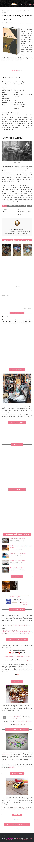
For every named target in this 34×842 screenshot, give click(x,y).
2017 (21, 632)
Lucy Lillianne (19, 229)
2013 (4, 632)
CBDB (28, 625)
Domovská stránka (6, 10)
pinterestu (12, 767)
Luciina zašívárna (24, 839)
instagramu (27, 660)
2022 (11, 633)
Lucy (13, 599)
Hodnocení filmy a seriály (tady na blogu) (17, 656)
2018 (25, 632)
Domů (3, 835)
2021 (7, 633)
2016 (17, 632)
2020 (3, 633)
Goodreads (21, 625)
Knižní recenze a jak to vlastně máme (21, 546)
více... (20, 202)
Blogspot (18, 838)
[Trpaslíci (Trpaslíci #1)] (6, 592)
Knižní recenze (21, 205)
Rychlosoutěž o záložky (17, 538)
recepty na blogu (15, 716)
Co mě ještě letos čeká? (17, 560)
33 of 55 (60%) (24, 602)
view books (25, 604)
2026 (27, 633)
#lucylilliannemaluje (8, 766)
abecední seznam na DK (10, 630)
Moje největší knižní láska (18, 553)
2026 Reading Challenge (17, 597)
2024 (19, 633)
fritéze (23, 724)
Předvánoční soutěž (16, 568)
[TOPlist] (17, 819)
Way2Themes (9, 838)
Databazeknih (13, 625)
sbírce (19, 766)
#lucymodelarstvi (14, 809)
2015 (13, 632)
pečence (16, 724)
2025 (23, 633)
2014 (8, 632)
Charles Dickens (12, 205)
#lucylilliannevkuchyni (19, 718)
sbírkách (25, 809)
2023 (15, 633)
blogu (15, 807)
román (14, 10)
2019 (29, 632)
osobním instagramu (25, 721)
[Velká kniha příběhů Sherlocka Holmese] (14, 590)
